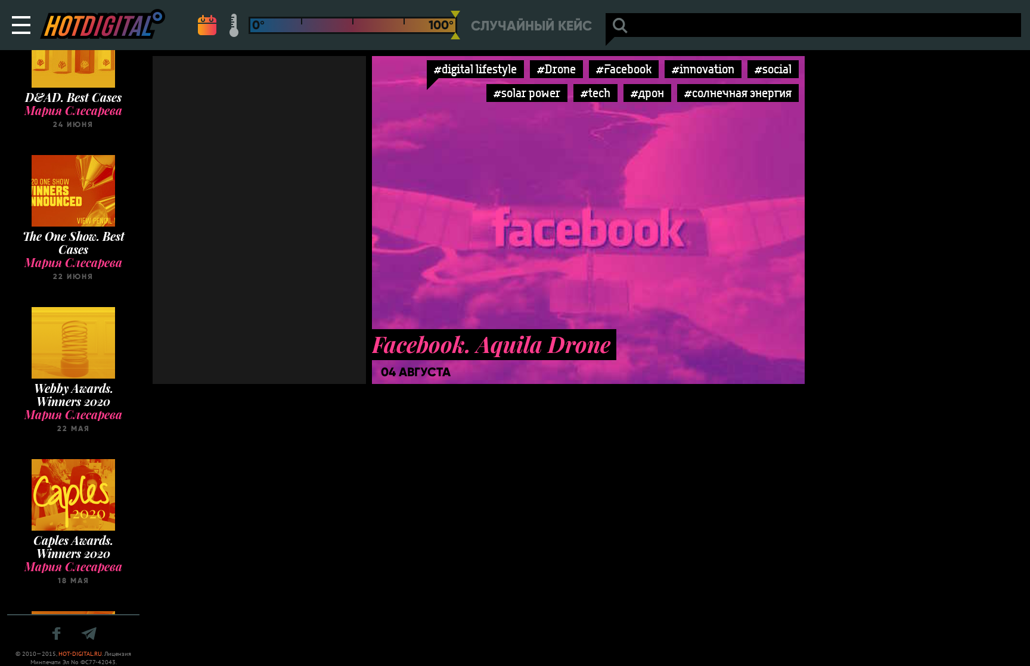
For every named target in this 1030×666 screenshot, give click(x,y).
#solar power (527, 93)
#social (773, 69)
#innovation (703, 69)
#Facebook (623, 69)
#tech (595, 93)
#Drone (556, 69)
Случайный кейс (531, 26)
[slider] (455, 25)
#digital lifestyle (475, 69)
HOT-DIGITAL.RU (80, 654)
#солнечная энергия (738, 93)
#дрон (647, 93)
